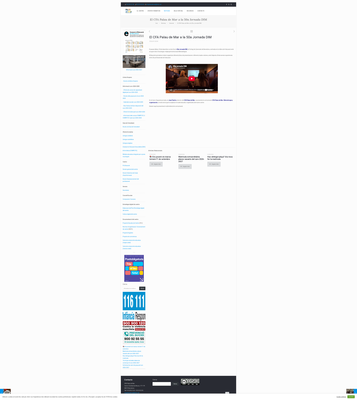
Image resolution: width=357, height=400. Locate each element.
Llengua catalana (128, 135)
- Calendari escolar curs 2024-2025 (133, 102)
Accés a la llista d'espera (130, 81)
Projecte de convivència (130, 236)
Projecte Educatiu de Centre (131, 223)
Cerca (125, 284)
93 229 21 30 (130, 4)
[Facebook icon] (226, 4)
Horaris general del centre (130, 169)
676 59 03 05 (140, 4)
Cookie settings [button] (341, 397)
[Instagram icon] (231, 4)
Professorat (126, 165)
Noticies (163, 23)
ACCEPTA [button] (351, 396)
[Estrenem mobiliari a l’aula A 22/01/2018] (351, 392)
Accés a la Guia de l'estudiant (131, 127)
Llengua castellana (128, 139)
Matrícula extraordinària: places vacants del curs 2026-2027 (191, 159)
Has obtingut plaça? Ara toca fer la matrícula (220, 158)
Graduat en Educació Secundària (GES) (134, 147)
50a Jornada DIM (182, 49)
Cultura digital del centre (130, 214)
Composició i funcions (129, 199)
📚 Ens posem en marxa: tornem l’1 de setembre (160, 158)
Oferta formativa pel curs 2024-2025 (134, 112)
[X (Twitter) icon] (229, 4)
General (171, 23)
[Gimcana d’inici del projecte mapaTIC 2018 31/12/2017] (5, 392)
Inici (157, 23)
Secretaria (126, 190)
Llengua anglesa (127, 143)
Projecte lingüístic (128, 233)
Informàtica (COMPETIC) (130, 150)
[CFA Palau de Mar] (128, 11)
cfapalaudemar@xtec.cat (153, 4)
